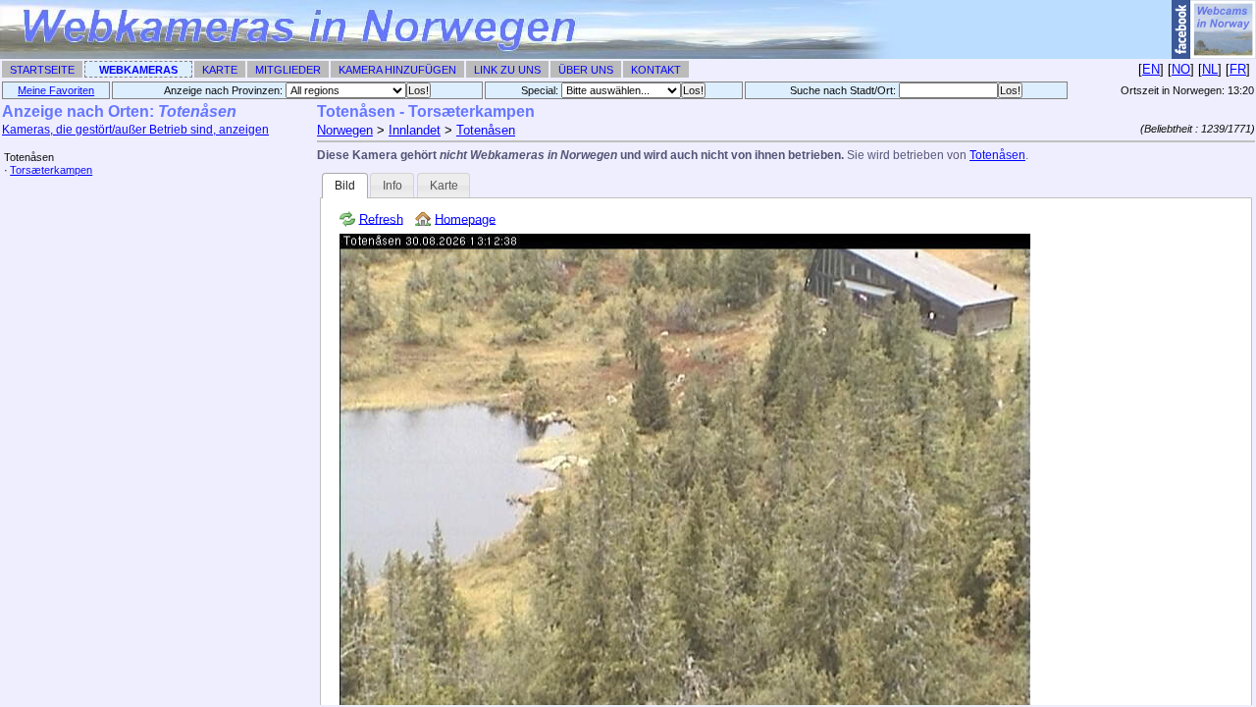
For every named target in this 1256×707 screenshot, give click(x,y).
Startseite (42, 70)
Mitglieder (288, 70)
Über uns (585, 70)
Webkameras (138, 70)
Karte (219, 70)
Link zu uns (507, 70)
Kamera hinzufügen (397, 70)
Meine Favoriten (56, 90)
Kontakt (656, 70)
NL (1210, 69)
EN (1151, 69)
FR (1238, 69)
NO (1181, 69)
